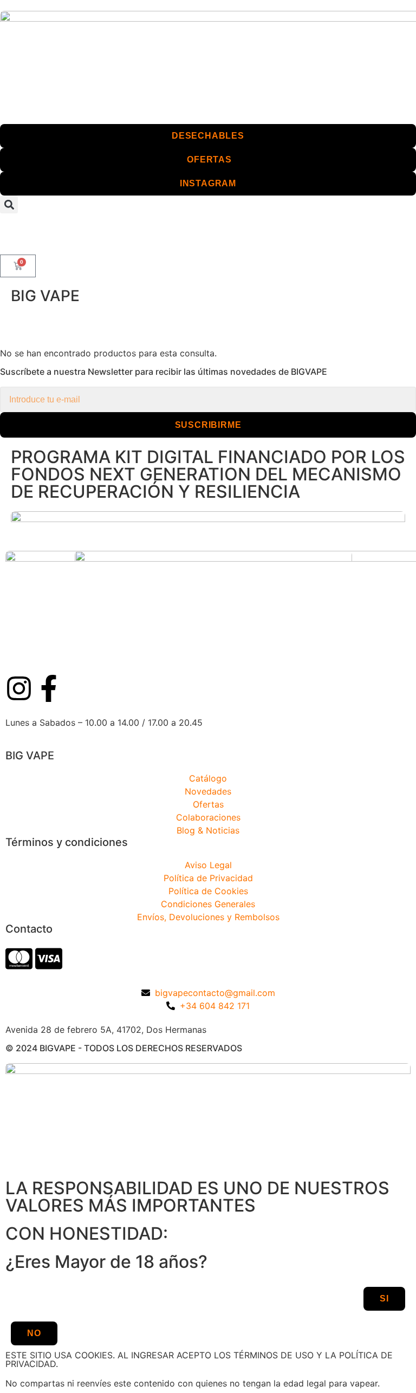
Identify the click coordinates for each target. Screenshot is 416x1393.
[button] (9, 204)
